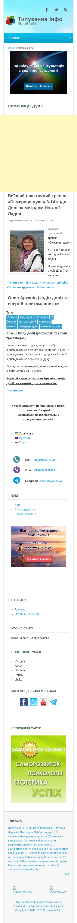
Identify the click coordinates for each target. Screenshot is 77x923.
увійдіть (62, 282)
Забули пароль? (25, 514)
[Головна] (38, 25)
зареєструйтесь (23, 287)
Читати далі (16, 283)
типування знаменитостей (37, 865)
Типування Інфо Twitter (56, 10)
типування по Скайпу (21, 869)
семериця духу (51, 326)
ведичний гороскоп (40, 840)
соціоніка (13, 861)
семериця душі (28, 326)
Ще (67, 873)
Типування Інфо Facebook (47, 10)
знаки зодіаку (38, 852)
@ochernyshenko (50, 481)
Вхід (18, 504)
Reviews (20, 609)
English (23, 442)
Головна (10, 48)
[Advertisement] (38, 153)
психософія (55, 857)
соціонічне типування (38, 861)
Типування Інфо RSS (65, 10)
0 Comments (45, 287)
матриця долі (27, 321)
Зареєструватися (26, 509)
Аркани (12, 317)
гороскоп (43, 844)
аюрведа (13, 836)
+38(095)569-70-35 (43, 460)
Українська (25, 433)
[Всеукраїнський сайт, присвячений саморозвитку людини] (38, 802)
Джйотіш (13, 828)
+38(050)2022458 (44, 470)
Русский (24, 438)
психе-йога (37, 857)
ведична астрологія (35, 836)
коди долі (26, 317)
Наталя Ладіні (41, 828)
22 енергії (42, 317)
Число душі (46, 832)
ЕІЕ (27, 828)
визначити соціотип (20, 844)
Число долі (26, 832)
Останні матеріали (27, 614)
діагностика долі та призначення (28, 848)
